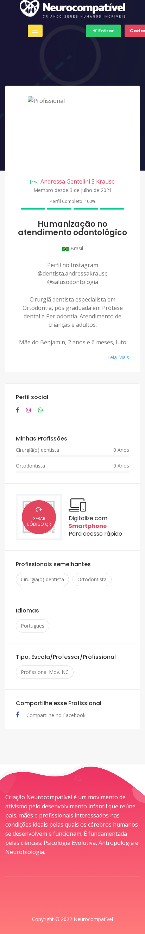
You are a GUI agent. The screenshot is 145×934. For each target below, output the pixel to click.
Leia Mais (118, 357)
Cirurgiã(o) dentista (42, 579)
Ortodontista (92, 579)
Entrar (105, 30)
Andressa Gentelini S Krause (77, 181)
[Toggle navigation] (35, 31)
